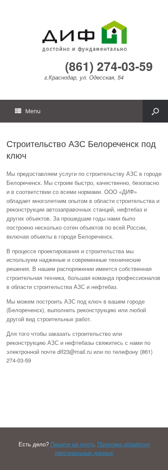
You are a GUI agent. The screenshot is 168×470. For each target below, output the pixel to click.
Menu (32, 111)
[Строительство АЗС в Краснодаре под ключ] (84, 35)
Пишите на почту (72, 444)
